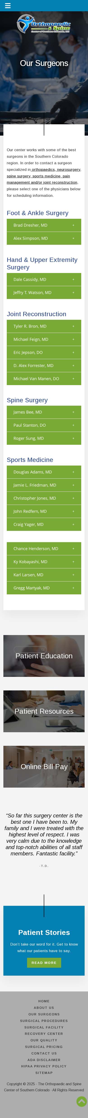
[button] (44, 225)
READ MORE (44, 963)
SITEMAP (44, 1073)
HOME (44, 1001)
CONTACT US (44, 1053)
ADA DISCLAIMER (44, 1060)
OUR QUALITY (44, 1040)
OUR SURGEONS (44, 1014)
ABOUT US (44, 1008)
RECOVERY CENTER (44, 1034)
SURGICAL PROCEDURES (44, 1021)
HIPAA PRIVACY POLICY (44, 1066)
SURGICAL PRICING (44, 1047)
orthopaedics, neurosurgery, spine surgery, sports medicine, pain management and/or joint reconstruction (44, 176)
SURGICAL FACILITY (44, 1027)
